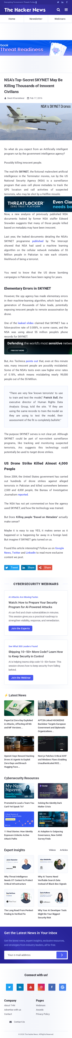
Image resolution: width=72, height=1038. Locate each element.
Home (12, 18)
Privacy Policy (43, 1014)
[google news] (62, 987)
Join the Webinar (21, 677)
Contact (8, 1014)
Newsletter (36, 18)
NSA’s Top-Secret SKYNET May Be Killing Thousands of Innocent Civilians (33, 86)
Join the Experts (20, 628)
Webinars (60, 18)
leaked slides (26, 323)
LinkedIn (31, 552)
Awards (40, 1009)
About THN (9, 1005)
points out (32, 361)
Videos (52, 850)
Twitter (16, 552)
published (37, 241)
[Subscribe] (61, 955)
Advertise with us (12, 1009)
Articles (64, 850)
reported (23, 494)
